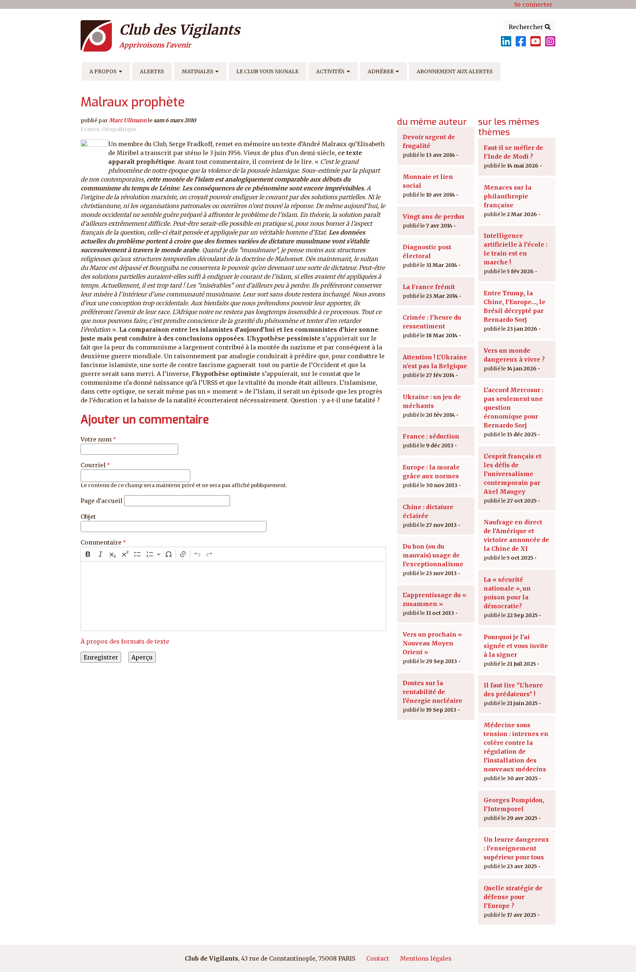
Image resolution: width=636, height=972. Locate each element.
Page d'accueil (102, 500)
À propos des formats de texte (125, 641)
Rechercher (527, 27)
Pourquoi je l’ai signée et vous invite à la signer (516, 645)
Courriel (93, 465)
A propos (103, 71)
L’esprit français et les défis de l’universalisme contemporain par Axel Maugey (512, 473)
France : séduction (431, 436)
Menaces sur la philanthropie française (507, 196)
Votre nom (96, 439)
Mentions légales (426, 958)
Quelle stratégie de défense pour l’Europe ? (513, 896)
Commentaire (101, 542)
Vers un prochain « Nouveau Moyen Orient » (432, 643)
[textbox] (233, 596)
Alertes (152, 71)
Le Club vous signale (267, 71)
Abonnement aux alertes (455, 71)
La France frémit (429, 286)
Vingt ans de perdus (433, 216)
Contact (377, 958)
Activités (330, 71)
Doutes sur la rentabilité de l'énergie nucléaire (432, 691)
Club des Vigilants (179, 29)
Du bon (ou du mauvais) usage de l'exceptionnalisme (433, 555)
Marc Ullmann (128, 120)
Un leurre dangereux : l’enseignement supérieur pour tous (516, 848)
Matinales (197, 71)
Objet (88, 516)
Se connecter (533, 4)
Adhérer (381, 71)
